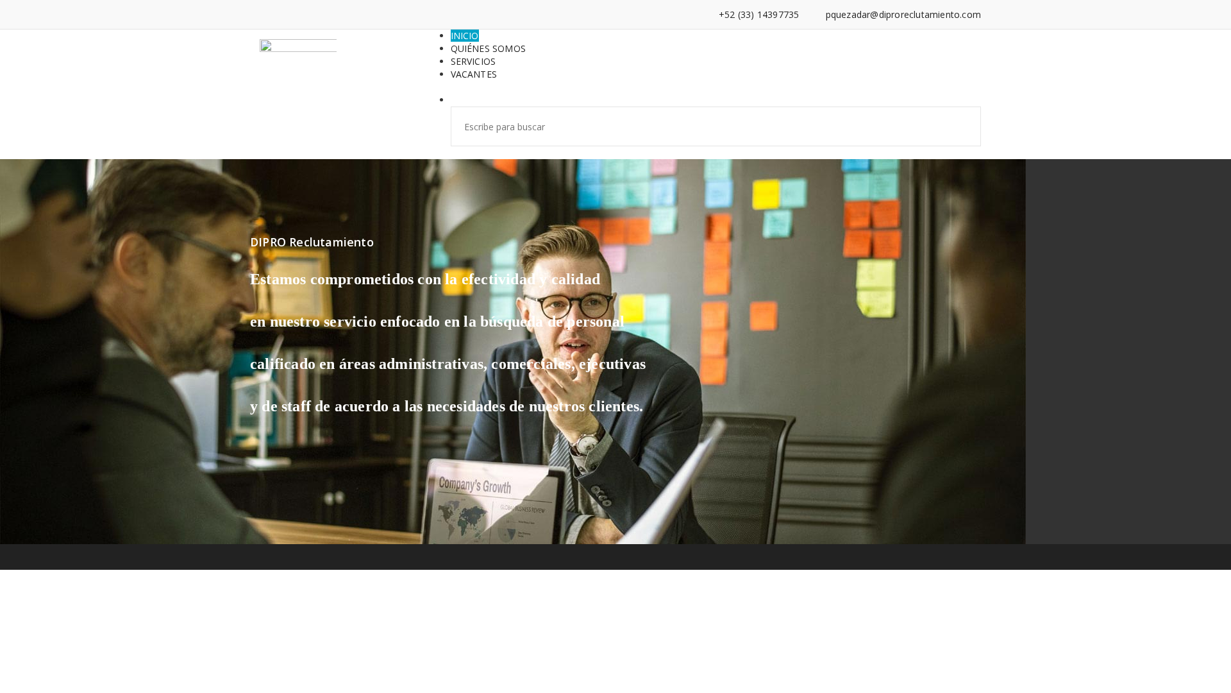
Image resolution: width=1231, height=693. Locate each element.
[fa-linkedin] (272, 14)
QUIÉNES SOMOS (488, 48)
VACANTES (474, 74)
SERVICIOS (473, 61)
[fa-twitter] (292, 14)
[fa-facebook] (253, 14)
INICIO (465, 36)
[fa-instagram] (311, 14)
